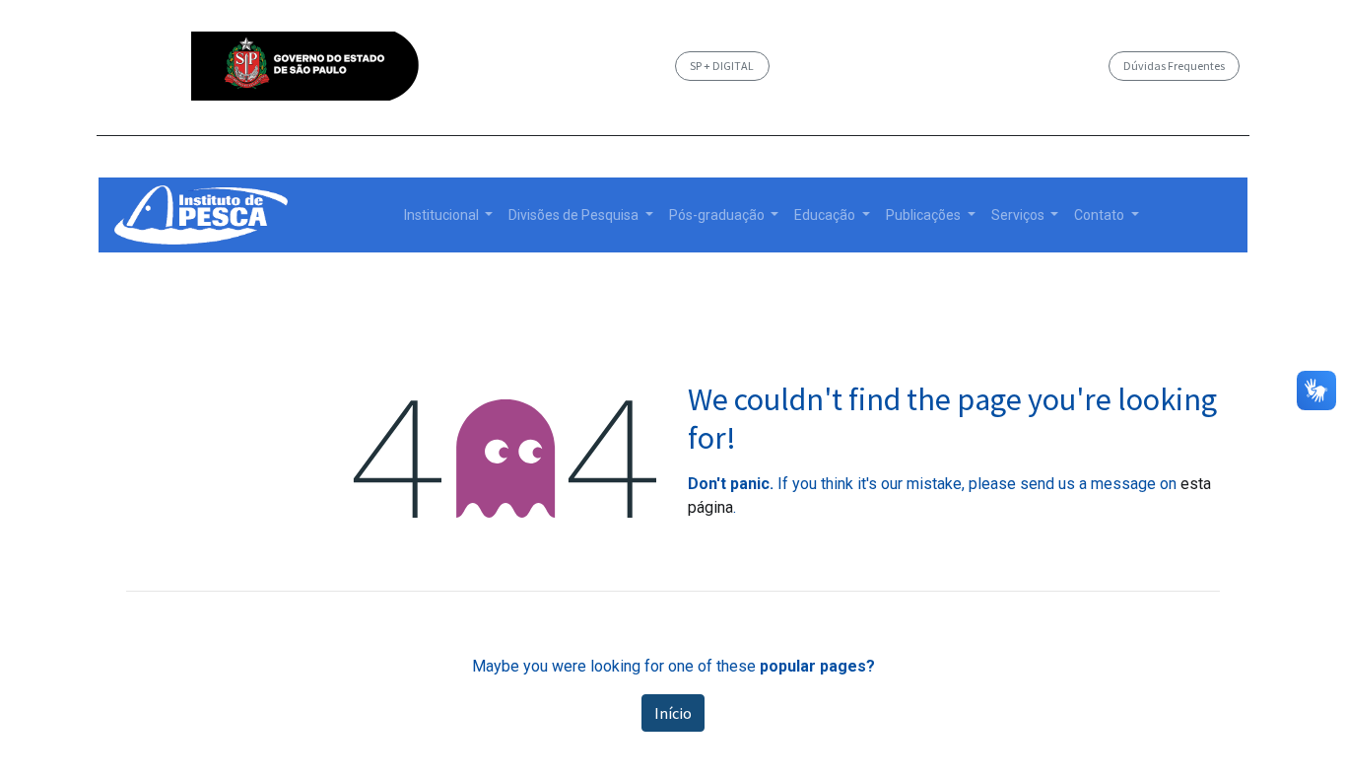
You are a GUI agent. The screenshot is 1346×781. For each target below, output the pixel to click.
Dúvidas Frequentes (1174, 65)
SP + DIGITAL (722, 65)
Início (673, 713)
